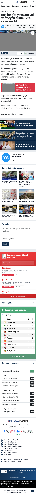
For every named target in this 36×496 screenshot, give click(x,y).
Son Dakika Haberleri (10, 452)
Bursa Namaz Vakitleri (11, 444)
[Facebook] (4, 431)
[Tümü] (33, 303)
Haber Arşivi (7, 454)
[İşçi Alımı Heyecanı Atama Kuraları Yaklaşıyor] (9, 194)
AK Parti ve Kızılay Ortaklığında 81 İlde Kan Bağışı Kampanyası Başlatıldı (26, 184)
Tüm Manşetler (8, 450)
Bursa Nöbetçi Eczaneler (11, 440)
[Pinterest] (11, 431)
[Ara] (33, 2)
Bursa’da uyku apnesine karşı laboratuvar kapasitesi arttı (17, 491)
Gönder (5, 244)
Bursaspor (15, 6)
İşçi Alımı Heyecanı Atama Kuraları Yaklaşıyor (9, 200)
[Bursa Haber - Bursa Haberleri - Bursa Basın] (17, 2)
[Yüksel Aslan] (6, 157)
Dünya (20, 462)
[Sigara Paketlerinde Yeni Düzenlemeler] (9, 209)
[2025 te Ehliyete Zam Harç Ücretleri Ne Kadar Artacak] (9, 175)
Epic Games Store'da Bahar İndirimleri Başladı (26, 215)
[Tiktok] (24, 431)
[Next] (31, 431)
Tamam (10, 486)
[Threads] (28, 431)
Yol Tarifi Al (20, 275)
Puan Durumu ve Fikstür (11, 448)
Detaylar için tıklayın (18, 356)
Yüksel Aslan (16, 156)
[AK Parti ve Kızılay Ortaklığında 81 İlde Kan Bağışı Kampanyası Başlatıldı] (27, 175)
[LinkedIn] (18, 431)
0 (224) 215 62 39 (8, 275)
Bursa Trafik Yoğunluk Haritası (13, 446)
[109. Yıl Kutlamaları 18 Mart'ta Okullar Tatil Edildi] (27, 194)
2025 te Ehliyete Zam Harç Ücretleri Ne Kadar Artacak (9, 182)
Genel (12, 11)
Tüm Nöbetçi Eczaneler (18, 296)
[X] (7, 431)
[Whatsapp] (18, 434)
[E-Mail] (13, 160)
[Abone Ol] (29, 53)
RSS (5, 471)
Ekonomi (33, 6)
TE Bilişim (23, 477)
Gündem (25, 6)
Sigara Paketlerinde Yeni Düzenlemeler (9, 215)
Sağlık (5, 462)
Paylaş (6, 53)
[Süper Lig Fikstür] (33, 363)
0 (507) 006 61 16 (8, 286)
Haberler (4, 11)
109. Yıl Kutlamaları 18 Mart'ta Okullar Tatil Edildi (26, 200)
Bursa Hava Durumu (10, 442)
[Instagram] (14, 431)
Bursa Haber (5, 6)
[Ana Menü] (2, 2)
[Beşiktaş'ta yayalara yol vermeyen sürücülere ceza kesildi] (18, 40)
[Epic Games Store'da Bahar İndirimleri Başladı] (27, 209)
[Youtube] (21, 431)
